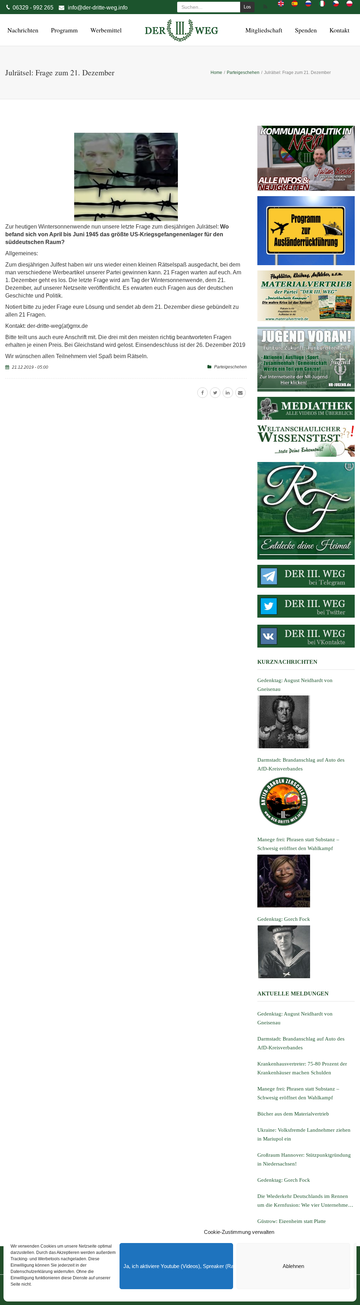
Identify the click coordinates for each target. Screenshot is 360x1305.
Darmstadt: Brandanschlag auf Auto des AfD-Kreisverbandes (301, 1043)
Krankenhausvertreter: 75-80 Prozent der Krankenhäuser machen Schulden (302, 1068)
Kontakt (338, 30)
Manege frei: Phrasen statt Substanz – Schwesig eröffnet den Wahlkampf (298, 1093)
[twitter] (215, 392)
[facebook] (202, 392)
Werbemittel (105, 30)
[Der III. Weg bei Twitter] (306, 606)
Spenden (305, 30)
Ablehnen (293, 1266)
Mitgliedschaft (262, 30)
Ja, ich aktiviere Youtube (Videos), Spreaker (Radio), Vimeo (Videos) (178, 1266)
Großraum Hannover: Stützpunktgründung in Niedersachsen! (304, 1159)
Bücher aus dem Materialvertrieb (293, 1114)
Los (247, 7)
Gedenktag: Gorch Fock (283, 1180)
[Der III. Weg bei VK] (306, 636)
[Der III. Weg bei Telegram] (306, 576)
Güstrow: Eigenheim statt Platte (291, 1221)
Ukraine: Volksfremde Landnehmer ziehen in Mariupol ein (304, 1134)
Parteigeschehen (230, 366)
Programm (63, 30)
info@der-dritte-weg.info (98, 8)
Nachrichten (21, 30)
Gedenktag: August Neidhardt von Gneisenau (295, 1018)
